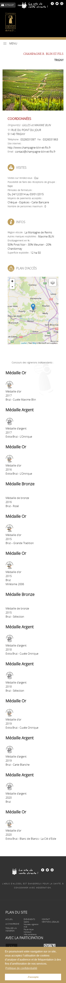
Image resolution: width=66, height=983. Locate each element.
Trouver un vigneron (11, 929)
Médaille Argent (20, 409)
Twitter (57, 3)
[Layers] (52, 282)
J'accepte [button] (33, 977)
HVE (25, 927)
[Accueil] (11, 22)
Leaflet (24, 343)
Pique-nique (29, 929)
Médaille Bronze (20, 483)
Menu (13, 43)
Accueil (9, 919)
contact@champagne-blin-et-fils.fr (35, 151)
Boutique (36, 5)
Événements (29, 919)
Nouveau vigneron (31, 924)
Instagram (61, 3)
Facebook (52, 3)
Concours (27, 932)
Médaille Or (16, 372)
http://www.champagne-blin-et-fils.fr (29, 147)
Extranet (9, 5)
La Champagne (12, 923)
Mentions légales (50, 921)
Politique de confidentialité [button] (21, 968)
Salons (26, 921)
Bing (34, 343)
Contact (46, 919)
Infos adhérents (30, 934)
